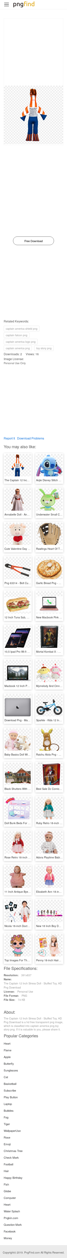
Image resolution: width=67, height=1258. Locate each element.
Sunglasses (11, 1070)
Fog (6, 1117)
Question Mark (13, 1225)
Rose (7, 1137)
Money (8, 1238)
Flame (7, 1050)
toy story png (44, 348)
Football (8, 1164)
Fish (6, 1184)
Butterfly (9, 1063)
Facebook (10, 1231)
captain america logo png (21, 341)
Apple (7, 1057)
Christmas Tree (13, 1151)
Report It (9, 438)
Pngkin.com (11, 1218)
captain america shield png (21, 328)
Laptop (8, 1104)
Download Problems (30, 438)
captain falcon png (16, 335)
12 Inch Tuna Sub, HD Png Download (26, 617)
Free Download (33, 241)
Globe (7, 1191)
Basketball (10, 1084)
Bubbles (9, 1110)
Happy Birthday (13, 1178)
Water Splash (12, 1211)
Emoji (7, 1144)
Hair (6, 1171)
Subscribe (10, 1090)
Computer (10, 1198)
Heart (7, 1043)
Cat (6, 1077)
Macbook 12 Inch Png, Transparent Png (27, 686)
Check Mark (11, 1157)
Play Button (11, 1097)
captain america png (18, 348)
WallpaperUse (12, 1131)
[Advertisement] (33, 52)
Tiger (7, 1124)
